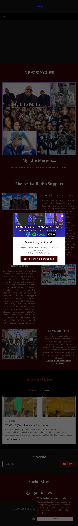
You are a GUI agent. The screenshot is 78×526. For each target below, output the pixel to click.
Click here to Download (39, 259)
